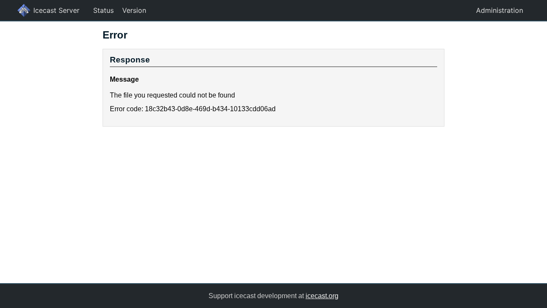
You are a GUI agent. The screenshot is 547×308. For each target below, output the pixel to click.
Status (103, 10)
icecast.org (322, 295)
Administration (499, 10)
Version (134, 10)
